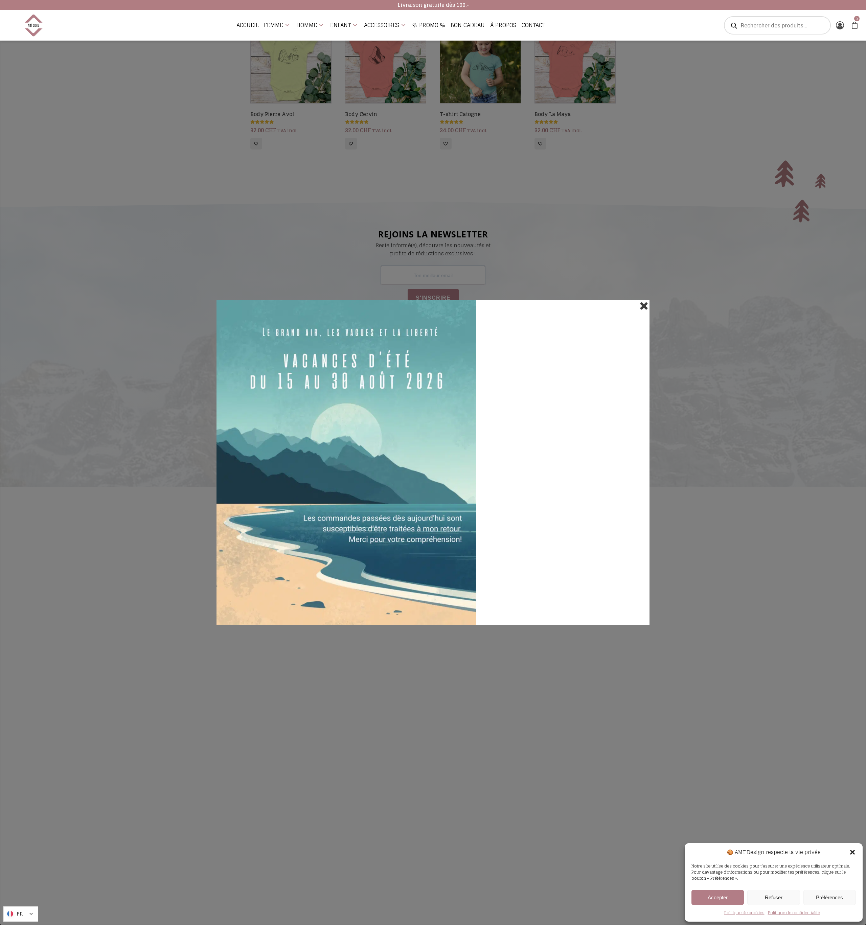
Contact (533, 25)
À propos (503, 25)
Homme (306, 25)
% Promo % (428, 25)
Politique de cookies (744, 912)
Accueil (247, 25)
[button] (852, 852)
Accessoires (381, 25)
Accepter (718, 897)
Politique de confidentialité (794, 912)
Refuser (773, 897)
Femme (273, 25)
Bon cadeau (468, 25)
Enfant (340, 25)
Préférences (829, 897)
